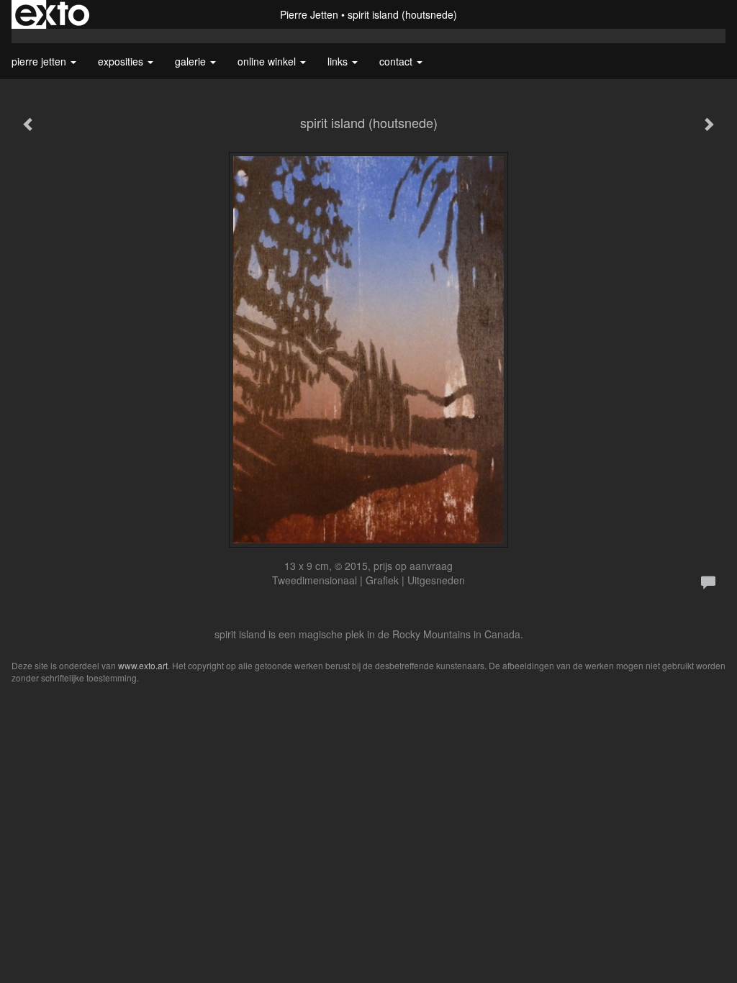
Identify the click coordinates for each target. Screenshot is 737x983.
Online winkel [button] (268, 61)
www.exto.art (143, 665)
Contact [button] (397, 61)
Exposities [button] (122, 61)
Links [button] (339, 61)
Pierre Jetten (309, 14)
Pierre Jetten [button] (40, 61)
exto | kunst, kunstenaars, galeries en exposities (52, 14)
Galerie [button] (192, 61)
